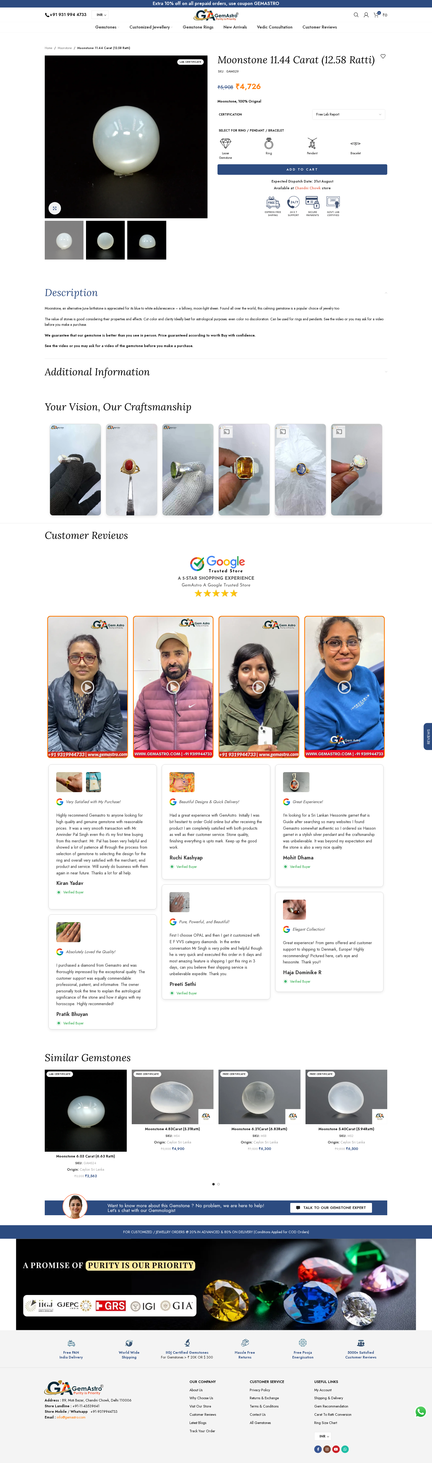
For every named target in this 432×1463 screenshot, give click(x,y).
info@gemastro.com (71, 1417)
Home (48, 48)
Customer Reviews (203, 1414)
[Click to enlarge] (54, 208)
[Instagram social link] (327, 1449)
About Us (196, 1389)
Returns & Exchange (264, 1397)
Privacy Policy (260, 1389)
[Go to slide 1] (213, 1184)
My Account (323, 1389)
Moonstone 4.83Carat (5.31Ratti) (172, 1128)
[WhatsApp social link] (345, 1449)
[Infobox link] (71, 1349)
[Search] (356, 15)
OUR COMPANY (203, 1381)
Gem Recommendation (331, 1406)
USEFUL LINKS (326, 1381)
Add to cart (302, 169)
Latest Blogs (198, 1422)
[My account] (366, 15)
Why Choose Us (201, 1397)
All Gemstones (260, 1422)
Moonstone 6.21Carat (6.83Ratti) (259, 1128)
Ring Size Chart (325, 1422)
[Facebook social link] (318, 1449)
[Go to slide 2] (218, 1184)
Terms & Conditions (264, 1406)
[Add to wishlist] (383, 56)
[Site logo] (216, 14)
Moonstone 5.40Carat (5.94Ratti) (346, 1128)
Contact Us (258, 1414)
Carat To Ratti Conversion (333, 1414)
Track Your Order (202, 1430)
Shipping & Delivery (328, 1397)
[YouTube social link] (336, 1449)
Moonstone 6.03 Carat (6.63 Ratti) (85, 1156)
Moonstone (65, 48)
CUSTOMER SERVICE (267, 1381)
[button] (87, 687)
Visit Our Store (200, 1406)
